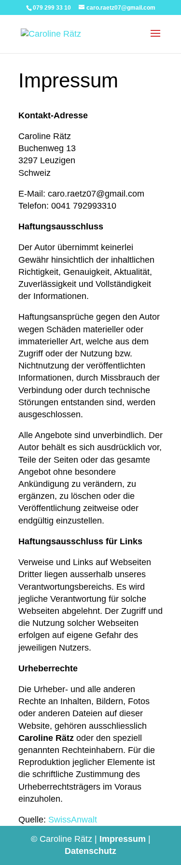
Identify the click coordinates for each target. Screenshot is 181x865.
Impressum (122, 839)
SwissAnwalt (72, 819)
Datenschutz (90, 851)
